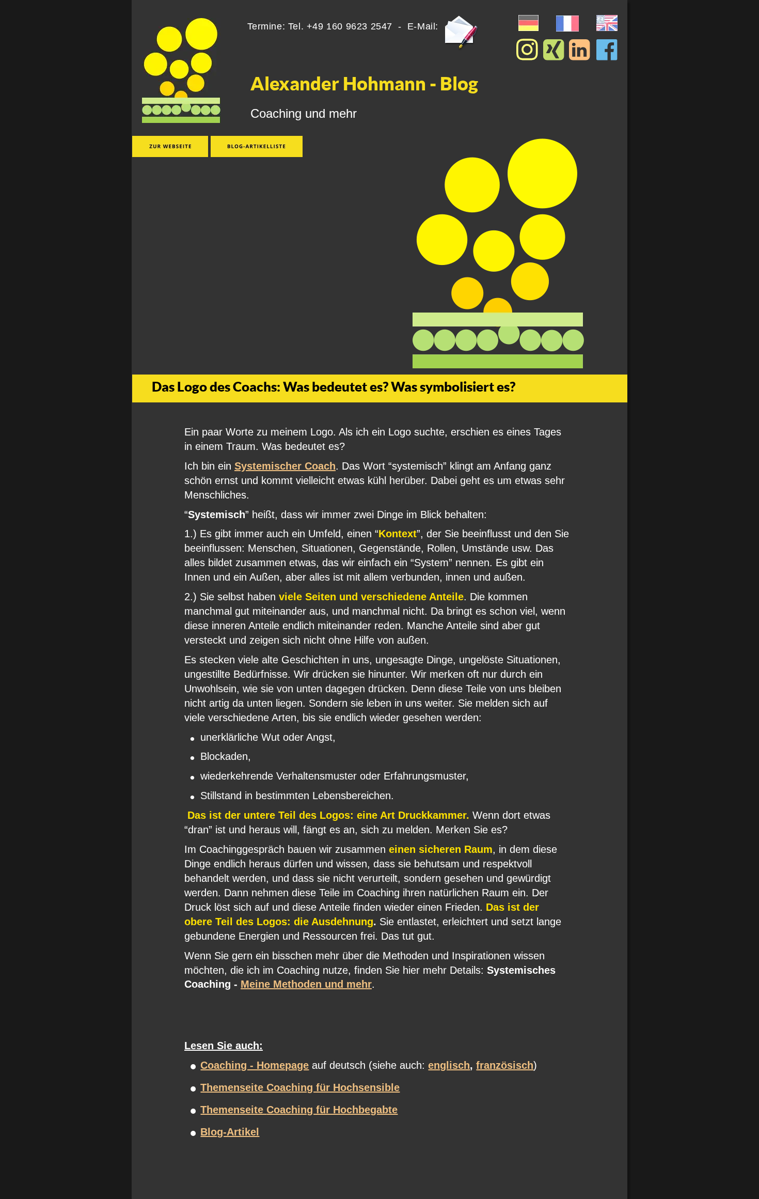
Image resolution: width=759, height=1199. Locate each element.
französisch (504, 1065)
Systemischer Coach (285, 466)
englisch (449, 1065)
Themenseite (233, 1109)
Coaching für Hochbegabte (332, 1109)
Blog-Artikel (229, 1132)
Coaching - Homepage (254, 1065)
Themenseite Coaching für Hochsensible (300, 1087)
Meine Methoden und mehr (306, 984)
